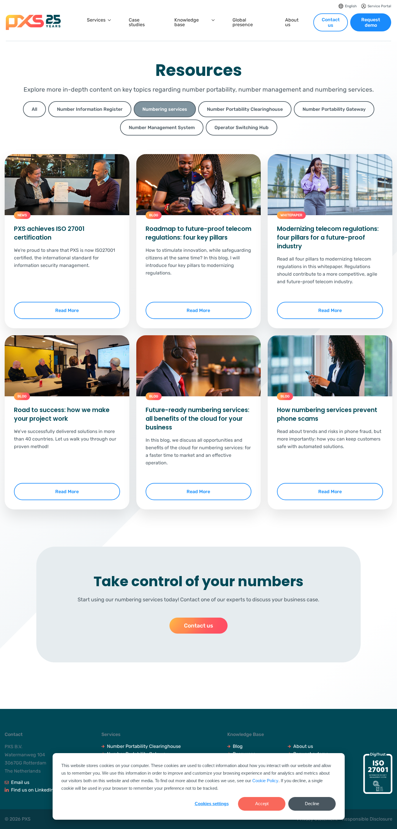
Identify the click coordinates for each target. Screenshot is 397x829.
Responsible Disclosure (367, 819)
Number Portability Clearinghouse (144, 746)
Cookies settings (212, 803)
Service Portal (379, 6)
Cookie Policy (265, 780)
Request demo (370, 22)
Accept (262, 803)
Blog (238, 746)
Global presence (243, 22)
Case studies (137, 22)
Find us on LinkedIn (32, 790)
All (34, 109)
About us (291, 22)
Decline (312, 803)
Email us (20, 782)
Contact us (331, 22)
